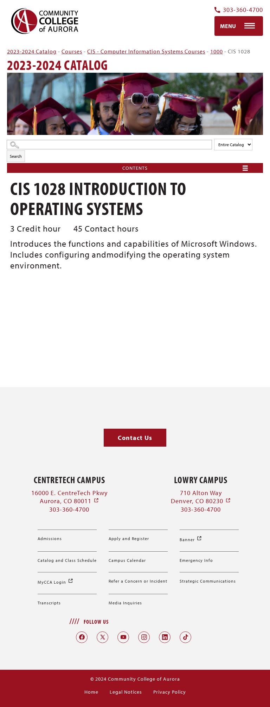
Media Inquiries (125, 602)
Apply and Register (129, 538)
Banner (191, 539)
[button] (135, 438)
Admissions (50, 538)
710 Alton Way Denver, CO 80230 (201, 497)
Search (16, 156)
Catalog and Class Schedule (67, 560)
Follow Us (96, 621)
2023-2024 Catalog (32, 51)
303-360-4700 (243, 10)
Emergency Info (196, 560)
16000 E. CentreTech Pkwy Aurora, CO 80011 (69, 497)
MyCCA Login (55, 582)
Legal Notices (126, 692)
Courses (72, 51)
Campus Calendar (127, 560)
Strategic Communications (208, 581)
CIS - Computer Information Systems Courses (146, 51)
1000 (216, 51)
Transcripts (49, 602)
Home (91, 692)
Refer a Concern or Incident (138, 581)
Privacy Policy (169, 692)
